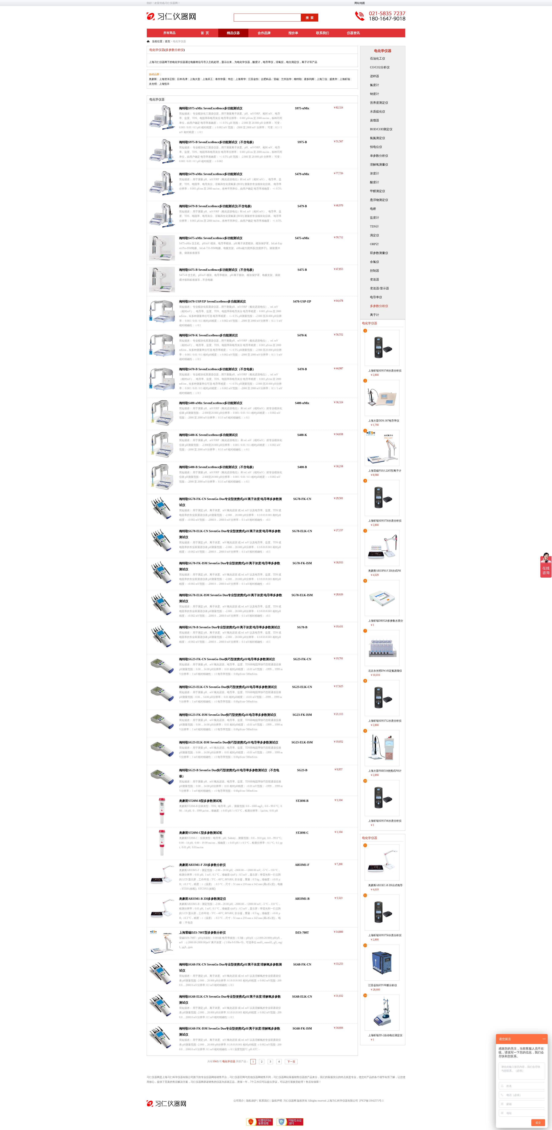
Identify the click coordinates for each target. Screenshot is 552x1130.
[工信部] (260, 1125)
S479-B (302, 206)
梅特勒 (298, 79)
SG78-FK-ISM (302, 563)
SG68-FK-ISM (302, 1028)
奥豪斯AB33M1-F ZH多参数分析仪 (202, 865)
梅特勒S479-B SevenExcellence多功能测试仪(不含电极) (215, 206)
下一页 (291, 1061)
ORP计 (374, 244)
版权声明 (277, 1100)
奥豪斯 (153, 79)
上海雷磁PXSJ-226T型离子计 (384, 470)
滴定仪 (374, 235)
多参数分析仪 (379, 306)
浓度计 (374, 173)
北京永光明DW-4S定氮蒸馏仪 (385, 670)
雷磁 (276, 79)
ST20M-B (302, 800)
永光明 (153, 83)
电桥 (373, 208)
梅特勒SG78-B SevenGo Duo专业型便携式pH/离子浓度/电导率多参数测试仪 (229, 627)
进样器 (374, 76)
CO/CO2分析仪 (380, 67)
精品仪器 (233, 33)
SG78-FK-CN (302, 499)
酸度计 (374, 182)
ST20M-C (302, 832)
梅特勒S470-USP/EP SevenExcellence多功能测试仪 (212, 301)
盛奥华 (333, 79)
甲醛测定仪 (377, 191)
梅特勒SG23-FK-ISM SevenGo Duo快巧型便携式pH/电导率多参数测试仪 (227, 714)
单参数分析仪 (379, 155)
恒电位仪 (376, 147)
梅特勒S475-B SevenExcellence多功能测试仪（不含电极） (217, 269)
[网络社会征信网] (290, 1125)
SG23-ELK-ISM (302, 742)
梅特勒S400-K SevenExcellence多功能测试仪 (208, 435)
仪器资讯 (353, 33)
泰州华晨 (220, 79)
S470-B (302, 369)
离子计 (374, 315)
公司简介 (239, 1100)
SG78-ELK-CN (302, 531)
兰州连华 (286, 79)
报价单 (293, 33)
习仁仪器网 (289, 1100)
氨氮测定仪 (377, 138)
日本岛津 (182, 79)
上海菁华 (240, 79)
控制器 (374, 270)
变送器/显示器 (379, 288)
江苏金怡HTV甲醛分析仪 (382, 985)
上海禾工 (207, 79)
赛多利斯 (309, 79)
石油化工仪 (377, 58)
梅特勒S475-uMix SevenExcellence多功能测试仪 (210, 238)
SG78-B (302, 627)
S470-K (302, 335)
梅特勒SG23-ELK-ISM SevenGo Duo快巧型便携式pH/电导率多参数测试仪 (228, 742)
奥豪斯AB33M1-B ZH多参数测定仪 (202, 898)
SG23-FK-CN (302, 659)
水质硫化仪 (377, 111)
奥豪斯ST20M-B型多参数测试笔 (200, 800)
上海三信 (322, 79)
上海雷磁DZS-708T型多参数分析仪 (202, 932)
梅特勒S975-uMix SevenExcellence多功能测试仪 (210, 108)
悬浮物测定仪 (379, 200)
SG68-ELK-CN (302, 996)
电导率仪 (376, 297)
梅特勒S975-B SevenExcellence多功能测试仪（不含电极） (217, 142)
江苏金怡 (253, 79)
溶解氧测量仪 (379, 164)
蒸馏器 (374, 120)
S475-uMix (302, 238)
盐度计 (374, 217)
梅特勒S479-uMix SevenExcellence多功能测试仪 (210, 174)
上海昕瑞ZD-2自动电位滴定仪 (385, 1035)
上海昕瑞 (345, 79)
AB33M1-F (302, 865)
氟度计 (374, 85)
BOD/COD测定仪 (381, 129)
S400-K (302, 435)
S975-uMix (302, 108)
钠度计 (374, 94)
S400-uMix (302, 403)
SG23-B (302, 770)
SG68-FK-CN (302, 964)
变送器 (374, 279)
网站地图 (359, 3)
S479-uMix (302, 174)
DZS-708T (302, 932)
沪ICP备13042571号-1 (371, 1100)
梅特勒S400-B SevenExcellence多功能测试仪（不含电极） (217, 467)
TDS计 (374, 226)
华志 (230, 79)
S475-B (302, 269)
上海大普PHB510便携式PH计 (384, 770)
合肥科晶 (266, 79)
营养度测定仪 (379, 102)
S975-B (302, 142)
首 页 (205, 33)
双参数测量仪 (379, 253)
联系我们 (322, 33)
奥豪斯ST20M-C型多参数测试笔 (200, 832)
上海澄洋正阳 (167, 79)
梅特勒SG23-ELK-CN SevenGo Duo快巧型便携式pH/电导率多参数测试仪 (228, 687)
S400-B (302, 467)
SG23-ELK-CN (302, 687)
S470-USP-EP (302, 301)
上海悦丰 (164, 83)
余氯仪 (374, 261)
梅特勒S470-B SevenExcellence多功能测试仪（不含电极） (217, 369)
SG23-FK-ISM (302, 714)
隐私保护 (251, 1100)
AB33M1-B (302, 898)
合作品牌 (264, 33)
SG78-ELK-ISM (302, 595)
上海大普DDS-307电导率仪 (383, 420)
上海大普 (195, 79)
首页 (167, 41)
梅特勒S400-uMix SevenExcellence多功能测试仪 (210, 403)
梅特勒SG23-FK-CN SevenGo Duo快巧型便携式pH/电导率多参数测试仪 (227, 659)
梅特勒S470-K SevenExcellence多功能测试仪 (208, 335)
